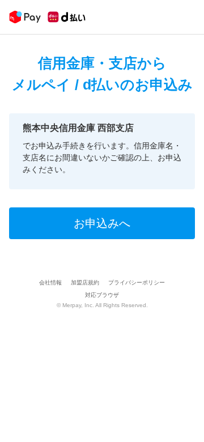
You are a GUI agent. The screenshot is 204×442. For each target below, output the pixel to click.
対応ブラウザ (102, 295)
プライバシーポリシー (136, 282)
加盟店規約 (85, 282)
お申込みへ (102, 223)
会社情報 (50, 282)
